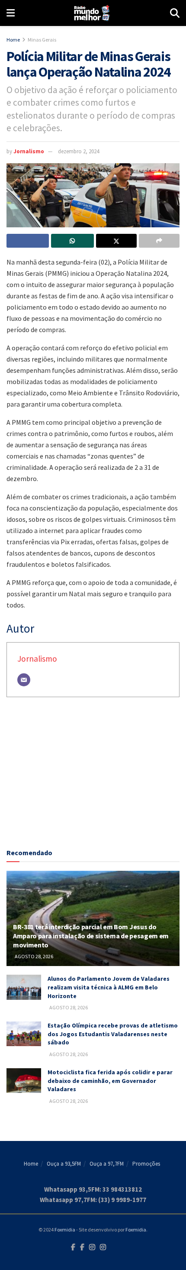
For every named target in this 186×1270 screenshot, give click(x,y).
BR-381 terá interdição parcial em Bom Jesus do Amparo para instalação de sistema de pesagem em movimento (91, 935)
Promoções (146, 1163)
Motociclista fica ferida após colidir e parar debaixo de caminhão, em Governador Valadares (110, 1080)
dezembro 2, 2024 (78, 151)
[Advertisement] (93, 775)
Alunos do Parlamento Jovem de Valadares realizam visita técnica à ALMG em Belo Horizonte (109, 987)
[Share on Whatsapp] (72, 241)
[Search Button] (175, 13)
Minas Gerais (42, 39)
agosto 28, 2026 (33, 956)
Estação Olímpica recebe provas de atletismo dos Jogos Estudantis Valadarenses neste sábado (113, 1033)
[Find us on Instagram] (92, 1247)
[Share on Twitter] (116, 241)
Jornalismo (28, 151)
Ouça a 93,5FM (64, 1163)
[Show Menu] (10, 13)
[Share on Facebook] (27, 241)
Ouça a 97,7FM (107, 1163)
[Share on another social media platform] (159, 241)
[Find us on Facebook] (73, 1247)
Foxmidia (65, 1229)
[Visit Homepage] (92, 13)
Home (13, 39)
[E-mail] (23, 679)
